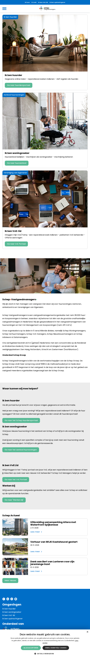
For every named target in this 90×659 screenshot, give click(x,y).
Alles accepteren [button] (31, 648)
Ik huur (27, 2)
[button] (45, 654)
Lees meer (35, 531)
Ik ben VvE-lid (43, 2)
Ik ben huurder (13, 75)
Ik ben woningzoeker (17, 153)
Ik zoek (34, 2)
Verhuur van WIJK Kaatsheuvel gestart (53, 541)
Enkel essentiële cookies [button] (55, 648)
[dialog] (45, 644)
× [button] (87, 632)
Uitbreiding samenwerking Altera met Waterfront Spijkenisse (53, 523)
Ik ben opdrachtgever (57, 2)
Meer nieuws (10, 580)
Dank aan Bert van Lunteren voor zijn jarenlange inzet (52, 563)
